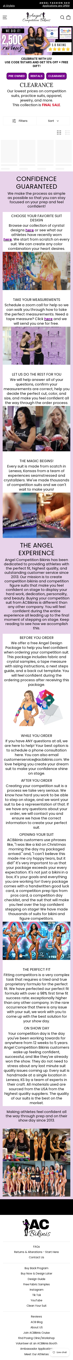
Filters (23, 121)
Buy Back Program (36, 1268)
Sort (51, 121)
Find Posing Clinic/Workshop (36, 1338)
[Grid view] (59, 133)
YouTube (36, 1300)
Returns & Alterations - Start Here (36, 1252)
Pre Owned (17, 76)
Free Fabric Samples (36, 1284)
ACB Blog (37, 1322)
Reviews (36, 1316)
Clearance (56, 76)
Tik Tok (36, 1295)
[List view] (68, 133)
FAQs (36, 1247)
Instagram (36, 1290)
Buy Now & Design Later (36, 1273)
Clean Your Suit (37, 1306)
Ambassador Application (36, 1349)
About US (36, 1327)
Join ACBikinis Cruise (36, 1333)
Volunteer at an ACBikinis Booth (36, 1343)
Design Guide (36, 1279)
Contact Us (36, 1257)
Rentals (36, 76)
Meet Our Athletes (36, 1354)
